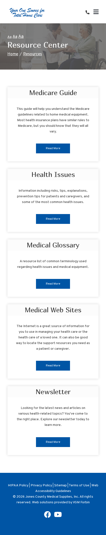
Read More (53, 148)
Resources (32, 54)
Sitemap (60, 485)
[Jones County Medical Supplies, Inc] (27, 12)
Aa (9, 37)
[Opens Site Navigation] (96, 13)
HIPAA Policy (18, 485)
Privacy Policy (41, 485)
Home (12, 54)
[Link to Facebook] (47, 516)
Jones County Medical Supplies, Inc (51, 497)
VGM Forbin (81, 502)
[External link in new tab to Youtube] (58, 516)
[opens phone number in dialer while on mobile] (89, 13)
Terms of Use (79, 485)
